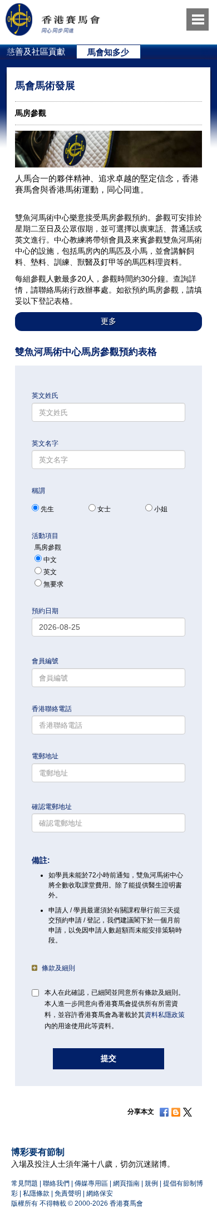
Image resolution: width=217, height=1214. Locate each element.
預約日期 (45, 611)
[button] (108, 321)
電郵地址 (45, 756)
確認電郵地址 (52, 807)
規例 (151, 1183)
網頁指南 (126, 1183)
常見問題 (24, 1183)
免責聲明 (68, 1193)
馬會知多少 (108, 52)
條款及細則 (58, 968)
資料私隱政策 (165, 1015)
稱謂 (38, 491)
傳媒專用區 (91, 1183)
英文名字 (45, 443)
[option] (109, 52)
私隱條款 (36, 1193)
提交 (108, 1058)
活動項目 (45, 536)
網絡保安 (99, 1193)
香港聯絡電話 (52, 709)
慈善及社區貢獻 (36, 51)
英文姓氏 (45, 395)
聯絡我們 (56, 1183)
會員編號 (45, 661)
